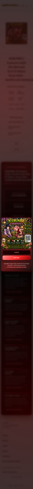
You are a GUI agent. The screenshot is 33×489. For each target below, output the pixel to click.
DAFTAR (16, 257)
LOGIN (16, 252)
